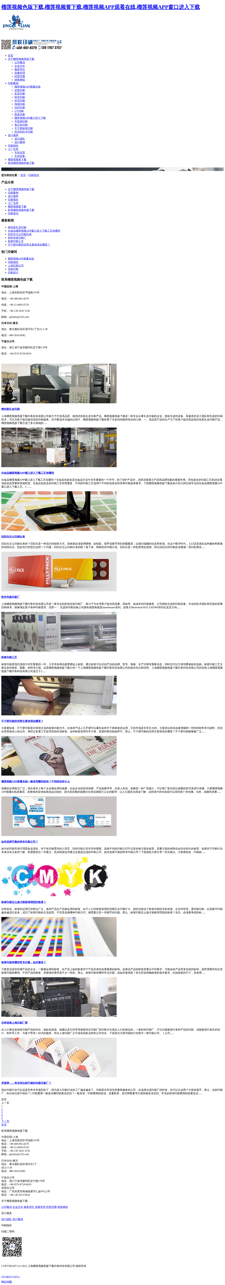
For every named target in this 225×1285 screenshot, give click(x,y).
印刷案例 (13, 83)
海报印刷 (19, 104)
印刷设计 (13, 272)
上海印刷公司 (16, 265)
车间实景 (19, 152)
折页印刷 (19, 100)
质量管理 (19, 72)
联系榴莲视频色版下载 (21, 163)
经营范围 (19, 76)
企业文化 (19, 66)
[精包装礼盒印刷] (59, 402)
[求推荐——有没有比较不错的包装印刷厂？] (59, 1076)
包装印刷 (13, 269)
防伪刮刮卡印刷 (23, 131)
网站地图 (6, 1281)
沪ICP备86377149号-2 (10, 1277)
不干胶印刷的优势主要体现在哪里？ (29, 244)
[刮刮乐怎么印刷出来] (59, 530)
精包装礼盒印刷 (17, 227)
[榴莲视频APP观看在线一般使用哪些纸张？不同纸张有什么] (59, 774)
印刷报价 (13, 145)
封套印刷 (19, 90)
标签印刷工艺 (16, 241)
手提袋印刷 (21, 121)
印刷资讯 (33, 175)
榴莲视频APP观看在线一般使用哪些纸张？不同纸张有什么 (35, 781)
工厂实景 (13, 149)
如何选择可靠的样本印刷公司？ (19, 841)
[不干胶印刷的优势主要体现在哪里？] (59, 714)
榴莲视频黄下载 (17, 159)
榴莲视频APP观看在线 (27, 86)
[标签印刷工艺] (59, 650)
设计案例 (19, 142)
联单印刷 (19, 114)
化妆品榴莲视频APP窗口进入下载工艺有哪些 (34, 230)
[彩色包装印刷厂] (59, 590)
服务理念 (19, 69)
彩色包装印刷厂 (17, 237)
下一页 (5, 1121)
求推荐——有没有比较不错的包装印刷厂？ (26, 1083)
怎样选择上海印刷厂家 (14, 1022)
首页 (10, 55)
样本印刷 (19, 97)
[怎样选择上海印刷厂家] (59, 1016)
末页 (4, 1124)
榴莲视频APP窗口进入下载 (30, 118)
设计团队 (19, 138)
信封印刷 (19, 107)
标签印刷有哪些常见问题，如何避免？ (23, 962)
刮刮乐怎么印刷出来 (20, 234)
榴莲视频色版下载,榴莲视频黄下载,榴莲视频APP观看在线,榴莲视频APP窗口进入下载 (100, 7)
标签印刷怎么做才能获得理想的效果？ (23, 902)
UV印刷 (19, 111)
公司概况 (19, 62)
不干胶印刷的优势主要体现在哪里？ (22, 721)
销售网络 (19, 79)
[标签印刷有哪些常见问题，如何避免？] (59, 955)
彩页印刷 (19, 93)
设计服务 (13, 135)
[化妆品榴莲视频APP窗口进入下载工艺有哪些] (59, 466)
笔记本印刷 (21, 124)
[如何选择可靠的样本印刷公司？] (59, 835)
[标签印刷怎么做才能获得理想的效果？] (59, 895)
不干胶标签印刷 (23, 128)
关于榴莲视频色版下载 (21, 59)
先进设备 (19, 156)
